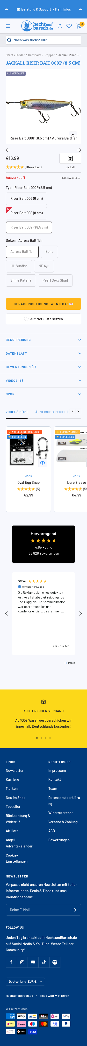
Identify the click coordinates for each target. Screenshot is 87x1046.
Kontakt (54, 779)
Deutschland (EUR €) (23, 981)
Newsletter (15, 770)
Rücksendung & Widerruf (18, 818)
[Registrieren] (74, 910)
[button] (6, 613)
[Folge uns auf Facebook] (11, 962)
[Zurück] (8, 150)
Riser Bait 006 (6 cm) (26, 198)
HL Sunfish (19, 266)
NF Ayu (44, 266)
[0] (69, 26)
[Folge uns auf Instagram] (22, 962)
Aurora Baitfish (22, 251)
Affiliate (12, 830)
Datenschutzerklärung (64, 800)
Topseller (13, 806)
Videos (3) (14, 380)
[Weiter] (79, 150)
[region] (43, 614)
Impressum (57, 770)
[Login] (60, 26)
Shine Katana (20, 280)
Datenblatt (16, 353)
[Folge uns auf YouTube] (33, 962)
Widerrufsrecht (60, 812)
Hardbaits (34, 55)
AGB (51, 830)
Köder (20, 55)
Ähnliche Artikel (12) (54, 412)
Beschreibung (18, 340)
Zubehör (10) (17, 412)
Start (9, 55)
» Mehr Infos (62, 9)
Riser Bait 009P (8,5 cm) (29, 227)
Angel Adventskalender (19, 843)
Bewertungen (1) (21, 367)
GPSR (10, 394)
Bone (49, 251)
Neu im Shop (15, 797)
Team (52, 788)
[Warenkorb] (78, 26)
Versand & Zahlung (63, 822)
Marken (12, 788)
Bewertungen (59, 840)
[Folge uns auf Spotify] (54, 962)
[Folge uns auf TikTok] (43, 962)
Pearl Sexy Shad (55, 280)
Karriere (12, 779)
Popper (50, 55)
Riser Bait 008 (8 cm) (25, 211)
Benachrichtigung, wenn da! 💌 (43, 304)
